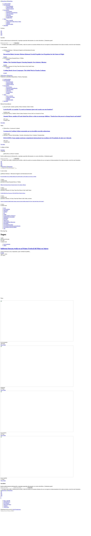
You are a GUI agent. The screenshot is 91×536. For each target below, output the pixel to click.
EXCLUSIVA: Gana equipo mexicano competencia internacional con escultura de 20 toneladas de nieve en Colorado (37, 138)
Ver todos (3, 122)
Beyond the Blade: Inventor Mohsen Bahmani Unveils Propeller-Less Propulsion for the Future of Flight (33, 54)
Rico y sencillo (9, 20)
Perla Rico (5, 210)
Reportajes (5, 218)
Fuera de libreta (9, 13)
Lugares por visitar (13, 21)
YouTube (3, 150)
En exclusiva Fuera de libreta (9, 227)
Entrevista (8, 15)
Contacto (5, 505)
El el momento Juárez (8, 224)
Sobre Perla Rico (7, 504)
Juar (4, 228)
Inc (4, 213)
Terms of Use (4, 510)
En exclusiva (6, 10)
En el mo (5, 219)
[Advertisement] (45, 266)
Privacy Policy (10, 510)
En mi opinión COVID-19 (9, 215)
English (9, 17)
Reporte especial (10, 8)
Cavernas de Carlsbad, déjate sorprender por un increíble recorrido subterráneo (26, 131)
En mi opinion (6, 209)
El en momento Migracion (9, 222)
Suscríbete (5, 25)
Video (4, 19)
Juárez (4, 245)
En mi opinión (9, 16)
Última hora (6, 220)
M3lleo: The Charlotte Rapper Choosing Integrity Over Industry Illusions (24, 62)
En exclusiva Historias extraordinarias (11, 226)
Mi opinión (5, 223)
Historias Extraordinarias (11, 12)
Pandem (5, 211)
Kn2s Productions (17, 509)
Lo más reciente (7, 3)
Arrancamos (6, 507)
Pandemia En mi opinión (9, 217)
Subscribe (17, 43)
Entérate (8, 22)
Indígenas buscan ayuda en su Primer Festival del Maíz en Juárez (24, 248)
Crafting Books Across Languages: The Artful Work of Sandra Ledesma (24, 70)
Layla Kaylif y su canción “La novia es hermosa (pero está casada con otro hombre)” (28, 109)
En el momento (6, 4)
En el (4, 208)
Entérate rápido (9, 7)
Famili (4, 214)
